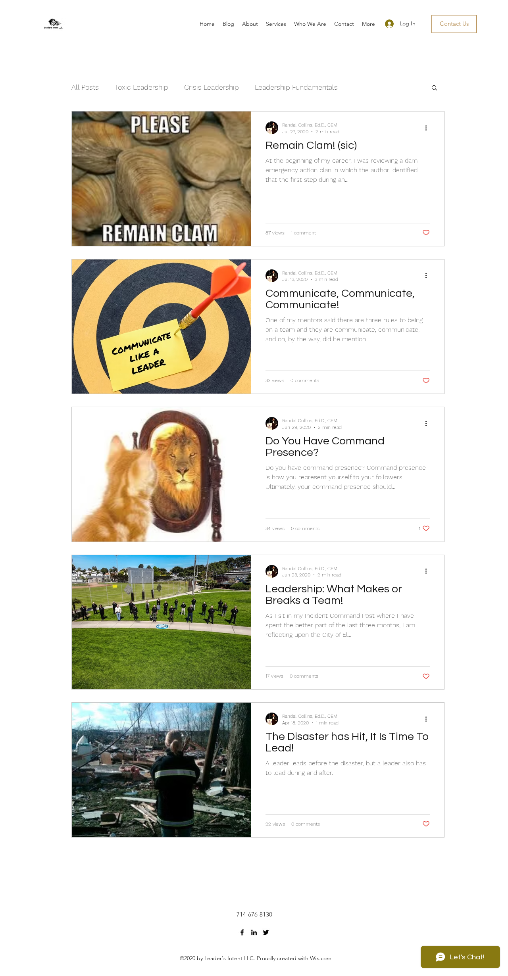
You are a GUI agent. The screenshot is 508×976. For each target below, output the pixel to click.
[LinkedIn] (254, 932)
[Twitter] (266, 932)
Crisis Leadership (211, 87)
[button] (434, 88)
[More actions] (428, 128)
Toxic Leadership (141, 87)
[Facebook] (242, 932)
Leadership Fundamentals (296, 87)
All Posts (85, 87)
